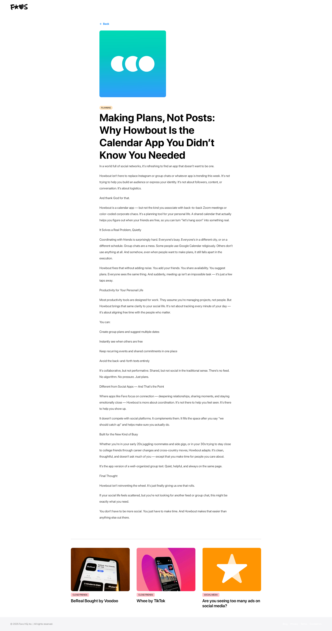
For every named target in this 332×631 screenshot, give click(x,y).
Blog (285, 624)
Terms (304, 624)
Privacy (294, 624)
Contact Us (316, 624)
